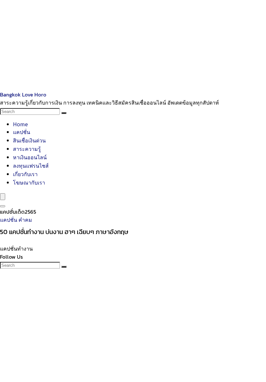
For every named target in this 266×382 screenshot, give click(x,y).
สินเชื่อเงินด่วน (29, 140)
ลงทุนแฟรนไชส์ (31, 165)
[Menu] (2, 196)
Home (20, 124)
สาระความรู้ (27, 148)
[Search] (63, 113)
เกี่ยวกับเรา (25, 174)
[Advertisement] (133, 45)
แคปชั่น (21, 132)
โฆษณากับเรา (29, 182)
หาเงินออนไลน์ (30, 157)
